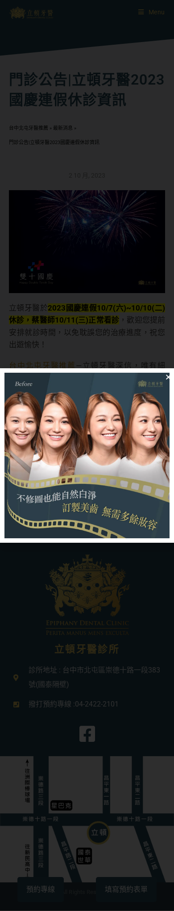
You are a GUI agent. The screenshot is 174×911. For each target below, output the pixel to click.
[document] (87, 455)
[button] (168, 377)
